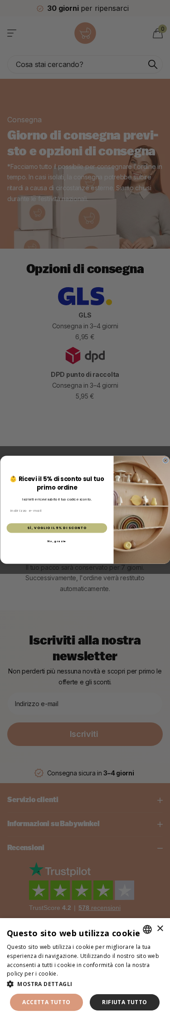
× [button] (159, 928)
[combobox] (147, 929)
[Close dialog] (165, 460)
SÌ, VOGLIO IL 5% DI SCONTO (56, 528)
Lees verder (75, 973)
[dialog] (85, 969)
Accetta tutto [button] (46, 1002)
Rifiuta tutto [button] (124, 1002)
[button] (85, 984)
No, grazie (56, 541)
